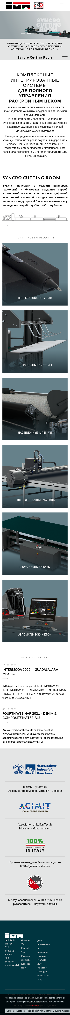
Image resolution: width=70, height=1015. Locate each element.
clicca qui (35, 1005)
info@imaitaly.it (12, 965)
